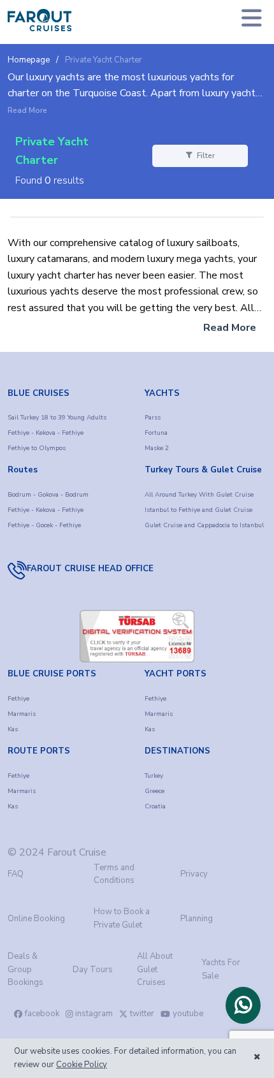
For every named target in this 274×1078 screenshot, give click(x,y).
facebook (42, 1013)
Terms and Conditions (114, 874)
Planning (196, 918)
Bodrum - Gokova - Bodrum (48, 494)
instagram (94, 1013)
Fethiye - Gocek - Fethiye (44, 525)
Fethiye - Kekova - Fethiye (45, 432)
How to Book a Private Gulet (122, 918)
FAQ (16, 874)
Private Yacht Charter (103, 60)
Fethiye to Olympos (37, 448)
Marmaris (22, 714)
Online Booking (36, 918)
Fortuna (156, 432)
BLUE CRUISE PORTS (52, 674)
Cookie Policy (81, 1064)
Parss (153, 417)
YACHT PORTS (175, 674)
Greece (154, 791)
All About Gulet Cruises (155, 970)
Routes (23, 470)
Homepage (29, 60)
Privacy (194, 874)
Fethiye (18, 698)
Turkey (154, 775)
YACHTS (162, 393)
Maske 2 (157, 448)
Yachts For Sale (221, 969)
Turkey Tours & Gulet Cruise (203, 470)
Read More (27, 110)
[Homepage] (39, 20)
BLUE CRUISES (38, 393)
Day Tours (93, 969)
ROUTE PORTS (39, 751)
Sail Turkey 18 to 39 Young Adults (57, 417)
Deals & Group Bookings (25, 970)
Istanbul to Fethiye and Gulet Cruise (198, 510)
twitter (142, 1013)
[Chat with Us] (243, 1005)
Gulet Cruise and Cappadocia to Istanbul (204, 525)
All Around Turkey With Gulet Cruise (199, 494)
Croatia (155, 806)
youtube (188, 1013)
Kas (13, 729)
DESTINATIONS (177, 751)
